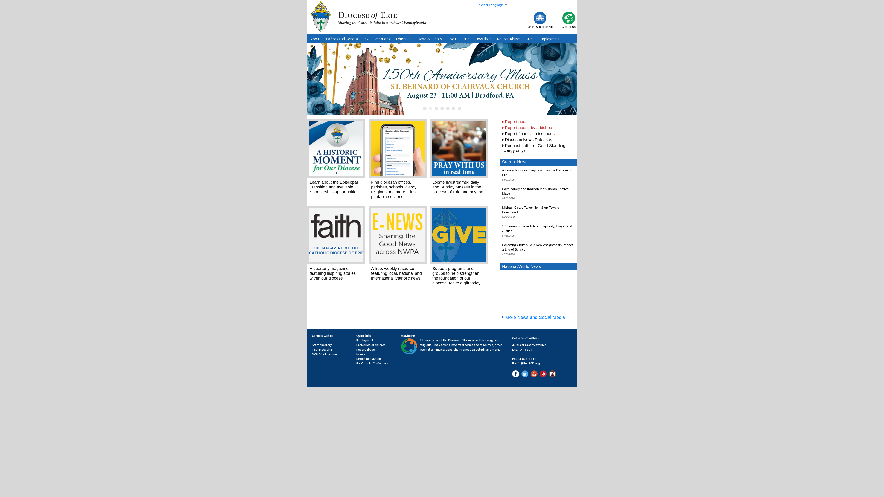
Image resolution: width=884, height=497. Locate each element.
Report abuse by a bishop (528, 127)
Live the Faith (458, 39)
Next (568, 79)
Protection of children (371, 345)
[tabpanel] (442, 79)
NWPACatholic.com (325, 354)
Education (404, 39)
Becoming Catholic (368, 359)
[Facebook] (516, 374)
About (315, 39)
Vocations (382, 39)
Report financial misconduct (530, 133)
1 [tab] (425, 108)
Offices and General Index (347, 39)
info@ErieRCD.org (527, 363)
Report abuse (517, 121)
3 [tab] (436, 108)
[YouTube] (535, 374)
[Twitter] (525, 374)
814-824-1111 (525, 359)
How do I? (483, 39)
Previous (315, 79)
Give (529, 39)
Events (361, 354)
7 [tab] (459, 108)
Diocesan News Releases (528, 139)
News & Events (430, 39)
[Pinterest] (544, 374)
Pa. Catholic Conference (372, 363)
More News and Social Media (535, 317)
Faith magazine (322, 349)
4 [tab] (442, 108)
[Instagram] (552, 374)
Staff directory (322, 345)
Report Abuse (508, 39)
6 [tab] (454, 108)
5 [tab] (448, 108)
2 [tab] (431, 108)
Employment (549, 39)
